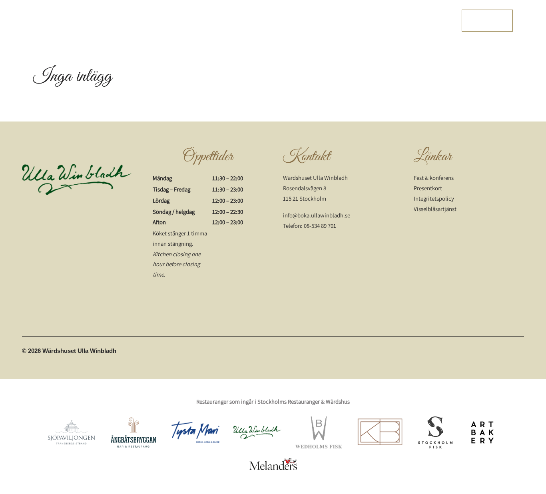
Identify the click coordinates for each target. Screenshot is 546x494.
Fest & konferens (434, 177)
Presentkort (389, 20)
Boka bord (487, 20)
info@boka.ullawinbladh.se (316, 215)
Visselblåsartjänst (435, 209)
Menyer (166, 20)
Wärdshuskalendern (209, 20)
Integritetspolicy (434, 198)
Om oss (354, 20)
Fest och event (286, 20)
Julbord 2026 (430, 20)
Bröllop (325, 20)
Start (140, 20)
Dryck (252, 20)
